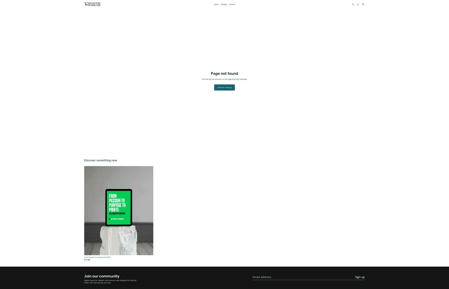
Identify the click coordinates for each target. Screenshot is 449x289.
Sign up (360, 277)
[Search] (353, 4)
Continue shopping (224, 87)
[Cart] (363, 4)
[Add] (150, 252)
